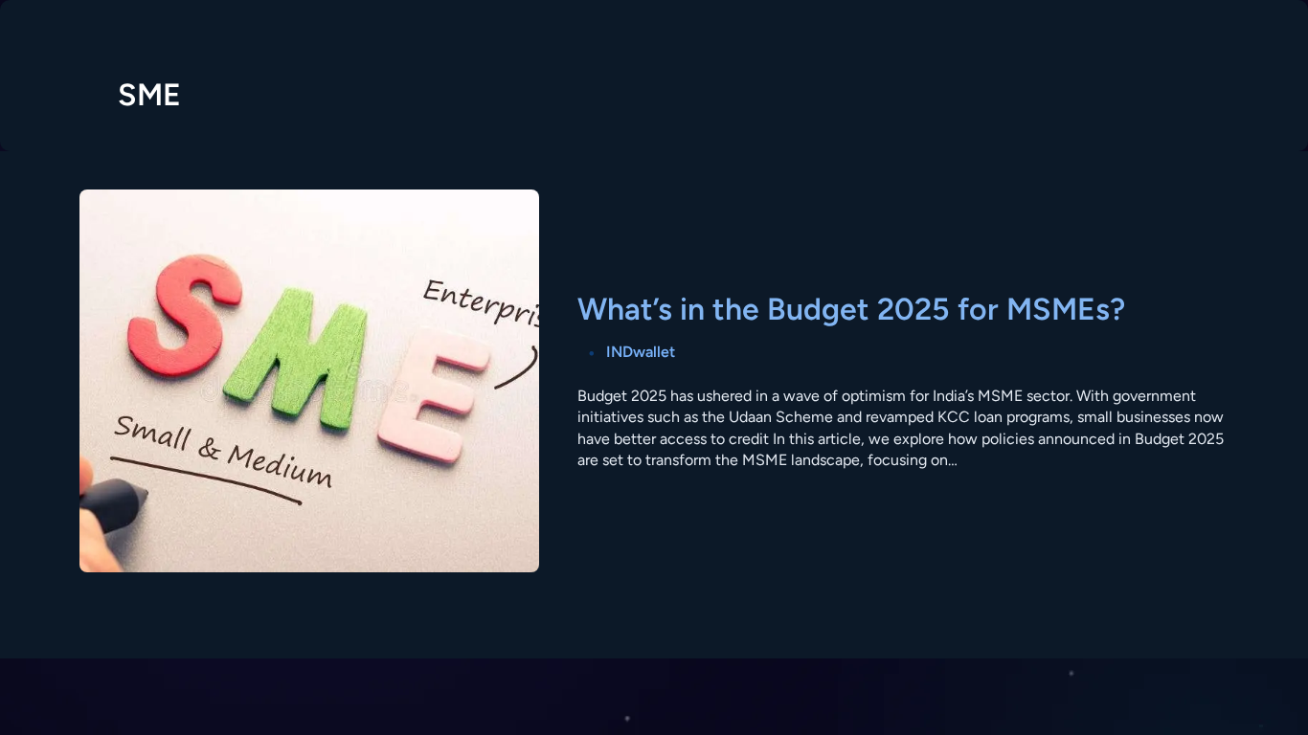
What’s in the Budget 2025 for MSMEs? (851, 309)
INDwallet (640, 352)
